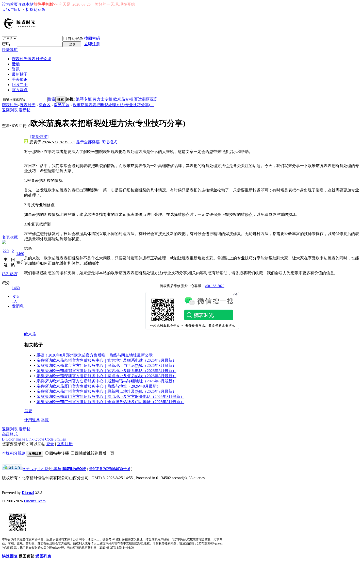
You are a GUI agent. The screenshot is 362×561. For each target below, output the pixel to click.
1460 (20, 254)
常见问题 (61, 105)
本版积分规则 (14, 453)
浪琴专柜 (84, 99)
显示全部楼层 (88, 142)
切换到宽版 (35, 9)
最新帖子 (20, 74)
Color (10, 439)
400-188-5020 (214, 286)
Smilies (60, 439)
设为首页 (10, 4)
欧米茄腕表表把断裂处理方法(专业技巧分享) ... (113, 105)
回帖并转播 (59, 453)
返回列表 (10, 110)
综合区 (44, 105)
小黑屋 (56, 469)
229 (6, 251)
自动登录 (75, 38)
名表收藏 (10, 237)
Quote (39, 439)
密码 (6, 44)
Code (49, 439)
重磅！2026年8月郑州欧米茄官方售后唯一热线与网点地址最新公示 (94, 355)
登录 (50, 444)
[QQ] (12, 469)
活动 (16, 64)
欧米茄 (30, 334)
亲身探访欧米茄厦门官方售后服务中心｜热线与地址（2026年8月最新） (98, 386)
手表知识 (20, 79)
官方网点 (20, 90)
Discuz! (28, 493)
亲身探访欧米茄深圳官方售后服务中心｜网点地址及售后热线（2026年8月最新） (106, 376)
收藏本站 (25, 4)
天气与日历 (12, 9)
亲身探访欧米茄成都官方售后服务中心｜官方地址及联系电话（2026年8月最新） (106, 371)
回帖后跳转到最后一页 (94, 453)
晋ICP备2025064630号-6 (109, 469)
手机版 (43, 469)
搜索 (51, 99)
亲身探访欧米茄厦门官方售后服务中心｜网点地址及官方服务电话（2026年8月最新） (110, 396)
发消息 (18, 306)
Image (20, 439)
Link (29, 439)
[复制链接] (39, 137)
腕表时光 (31, 59)
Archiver (29, 469)
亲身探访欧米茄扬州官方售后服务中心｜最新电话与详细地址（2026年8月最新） (106, 381)
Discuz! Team (35, 501)
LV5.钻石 (9, 274)
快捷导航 (10, 50)
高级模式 (10, 434)
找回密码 (92, 38)
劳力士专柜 (102, 99)
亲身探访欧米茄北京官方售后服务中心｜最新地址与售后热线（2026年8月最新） (106, 365)
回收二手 (20, 85)
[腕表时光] (20, 27)
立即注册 (92, 44)
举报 (45, 420)
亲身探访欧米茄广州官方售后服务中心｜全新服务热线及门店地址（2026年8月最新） (110, 402)
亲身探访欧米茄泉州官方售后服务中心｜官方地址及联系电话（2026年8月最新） (106, 360)
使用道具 (32, 420)
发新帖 (25, 110)
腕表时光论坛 (74, 469)
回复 (28, 411)
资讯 (16, 69)
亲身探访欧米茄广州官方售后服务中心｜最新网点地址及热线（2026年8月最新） (106, 391)
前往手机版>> (45, 4)
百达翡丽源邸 (146, 99)
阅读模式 (109, 142)
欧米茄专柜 (123, 99)
